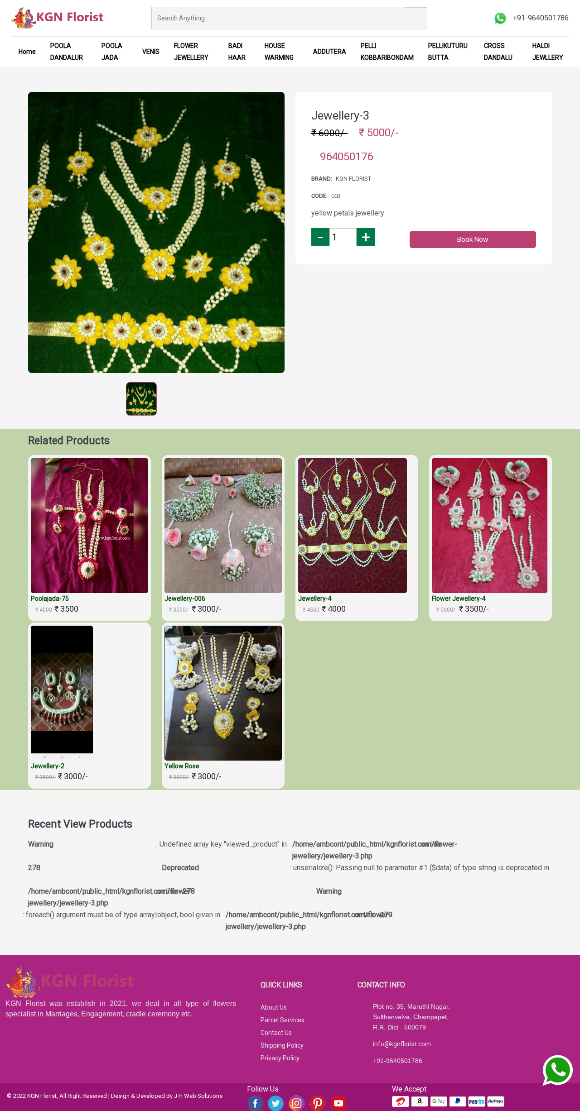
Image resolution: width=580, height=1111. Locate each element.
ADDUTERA (329, 51)
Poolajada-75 (50, 598)
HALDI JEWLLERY (547, 51)
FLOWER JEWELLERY (191, 51)
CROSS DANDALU (498, 51)
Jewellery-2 (47, 766)
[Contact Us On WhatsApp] (557, 1070)
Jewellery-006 (184, 598)
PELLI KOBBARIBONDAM (387, 51)
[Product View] (90, 584)
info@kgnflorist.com (402, 1044)
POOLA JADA (112, 51)
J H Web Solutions (198, 1095)
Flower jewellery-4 (459, 598)
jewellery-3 (340, 115)
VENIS (151, 51)
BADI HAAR (237, 51)
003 (336, 195)
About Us (274, 1007)
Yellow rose (181, 766)
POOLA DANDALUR (66, 51)
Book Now (472, 239)
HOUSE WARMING (279, 51)
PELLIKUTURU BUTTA (448, 51)
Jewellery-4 (315, 598)
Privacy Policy (280, 1058)
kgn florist (353, 178)
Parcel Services (282, 1020)
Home (27, 51)
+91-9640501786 (397, 1060)
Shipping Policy (282, 1045)
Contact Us (276, 1032)
